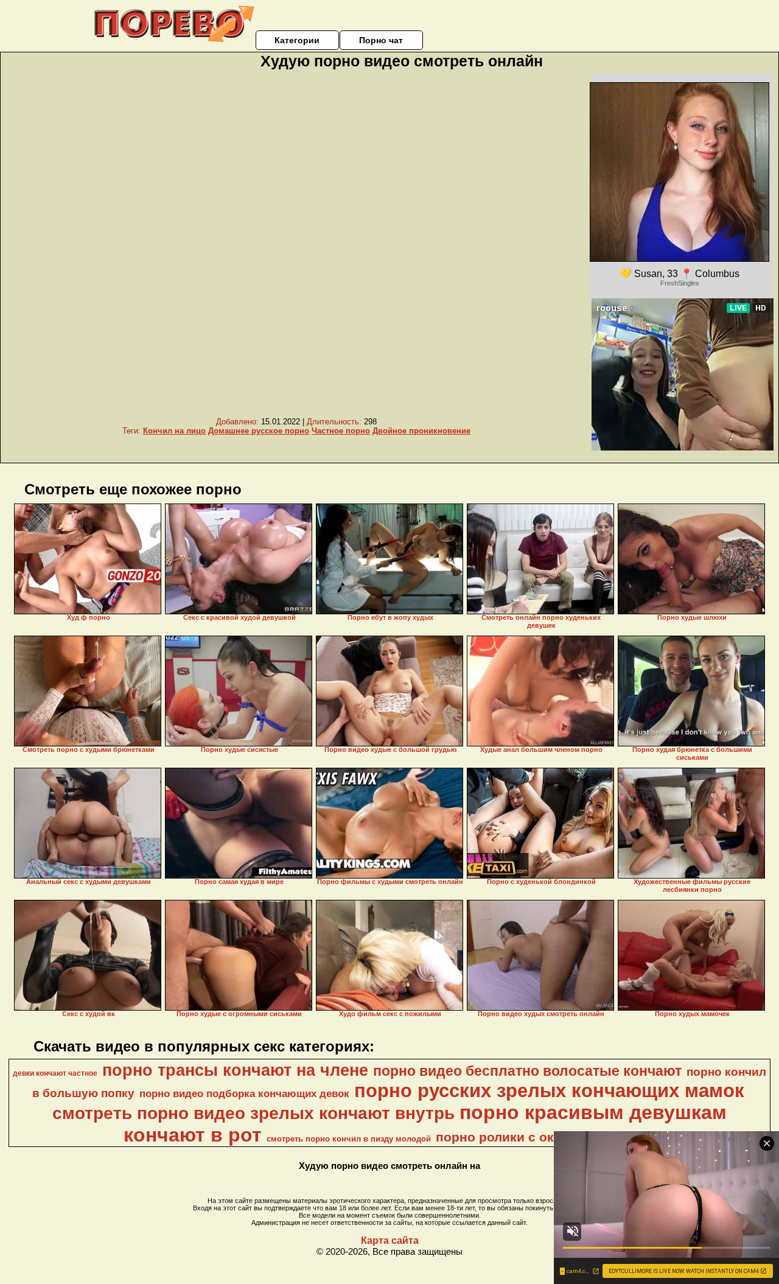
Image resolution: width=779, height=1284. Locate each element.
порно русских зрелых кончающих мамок (549, 1090)
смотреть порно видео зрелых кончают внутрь (253, 1113)
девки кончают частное (55, 1073)
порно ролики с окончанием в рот (545, 1137)
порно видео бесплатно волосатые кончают (527, 1071)
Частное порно (341, 430)
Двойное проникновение (421, 430)
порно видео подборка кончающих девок (244, 1093)
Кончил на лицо (174, 430)
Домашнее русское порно (258, 430)
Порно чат (381, 40)
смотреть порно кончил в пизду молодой (349, 1138)
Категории (297, 40)
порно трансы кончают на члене (235, 1070)
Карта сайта (390, 1240)
